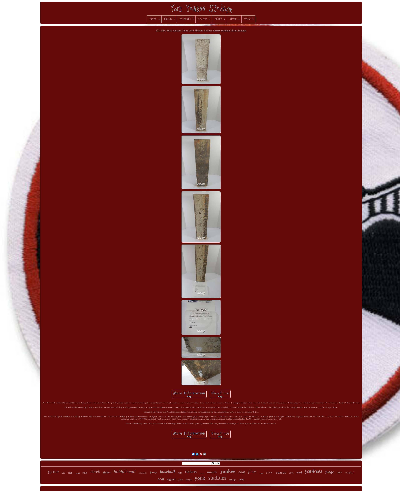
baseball (167, 471)
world (78, 473)
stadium (217, 478)
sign (70, 472)
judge (329, 472)
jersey (153, 472)
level (291, 473)
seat (161, 479)
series (241, 479)
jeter (252, 471)
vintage (232, 480)
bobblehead (124, 471)
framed (189, 480)
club (241, 472)
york (200, 478)
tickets (191, 471)
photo (269, 472)
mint (63, 473)
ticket (107, 472)
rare (339, 472)
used (299, 472)
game (53, 471)
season (281, 472)
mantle (212, 472)
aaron (202, 473)
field (181, 480)
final (85, 472)
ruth (180, 472)
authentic (143, 473)
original (349, 472)
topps (261, 473)
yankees (313, 471)
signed (171, 479)
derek (95, 471)
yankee (227, 471)
